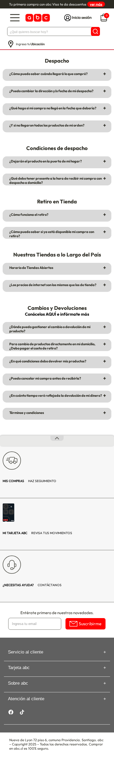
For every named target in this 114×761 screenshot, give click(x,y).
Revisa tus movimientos (37, 533)
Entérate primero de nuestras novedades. (57, 612)
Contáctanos (32, 585)
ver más (96, 4)
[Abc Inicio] (37, 18)
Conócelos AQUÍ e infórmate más (57, 314)
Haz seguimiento (29, 481)
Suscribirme (90, 623)
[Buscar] (95, 31)
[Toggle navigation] (14, 18)
